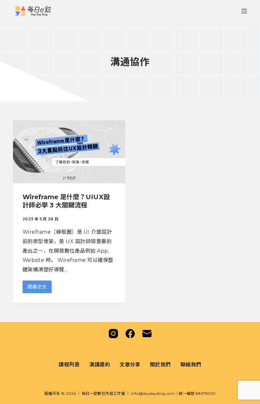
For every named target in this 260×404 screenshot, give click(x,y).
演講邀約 (99, 364)
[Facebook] (130, 333)
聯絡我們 (190, 364)
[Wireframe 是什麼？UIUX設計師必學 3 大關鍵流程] (69, 151)
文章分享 (130, 364)
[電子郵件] (147, 333)
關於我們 (160, 364)
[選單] (244, 11)
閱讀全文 (39, 288)
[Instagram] (113, 333)
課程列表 (69, 364)
